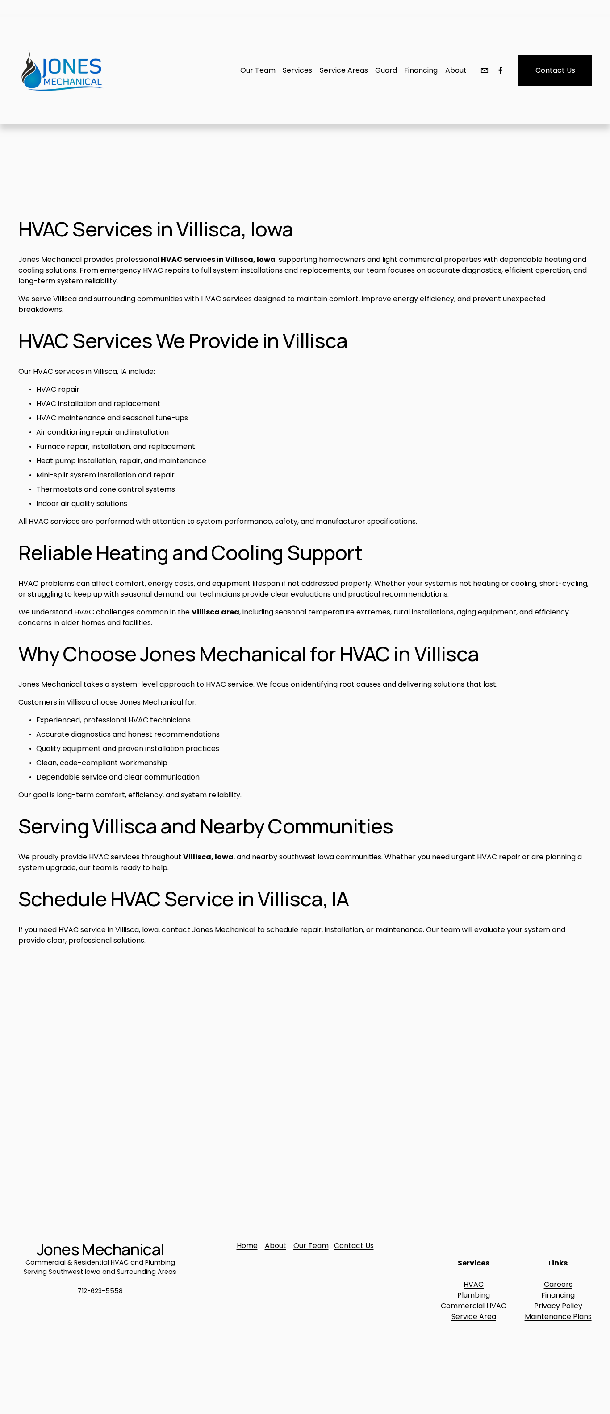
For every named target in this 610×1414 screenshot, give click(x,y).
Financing (558, 1295)
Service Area (473, 1316)
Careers (558, 1284)
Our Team (311, 1245)
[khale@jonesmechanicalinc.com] (484, 70)
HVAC (474, 1284)
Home (247, 1245)
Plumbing (473, 1295)
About (456, 70)
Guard (386, 70)
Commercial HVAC (473, 1306)
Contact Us (555, 70)
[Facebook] (500, 70)
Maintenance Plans (558, 1316)
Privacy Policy (558, 1306)
